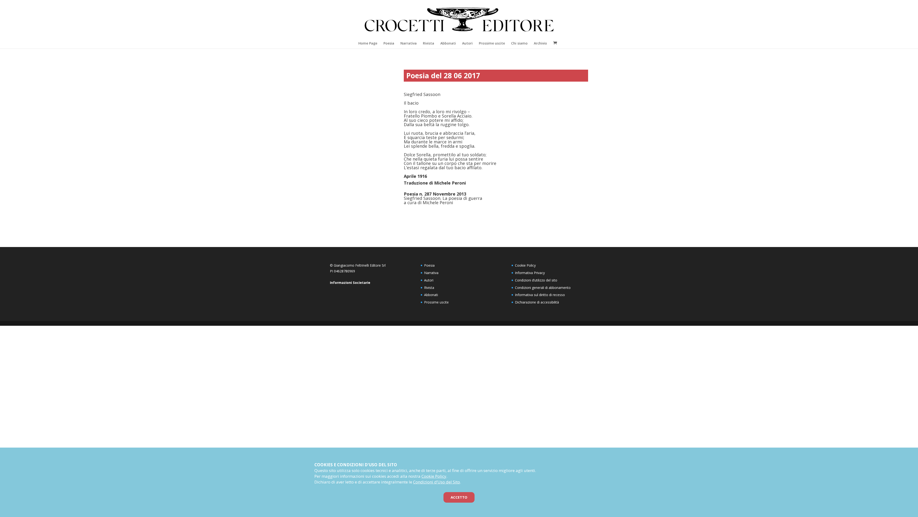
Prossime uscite (492, 43)
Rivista (428, 43)
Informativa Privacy (530, 272)
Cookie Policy (525, 265)
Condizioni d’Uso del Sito (436, 482)
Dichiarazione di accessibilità (537, 302)
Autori (467, 43)
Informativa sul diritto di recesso (540, 294)
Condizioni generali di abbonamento (543, 287)
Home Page (367, 43)
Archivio (540, 43)
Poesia (388, 43)
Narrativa (408, 43)
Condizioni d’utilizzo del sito (536, 280)
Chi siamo (519, 43)
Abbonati (448, 43)
